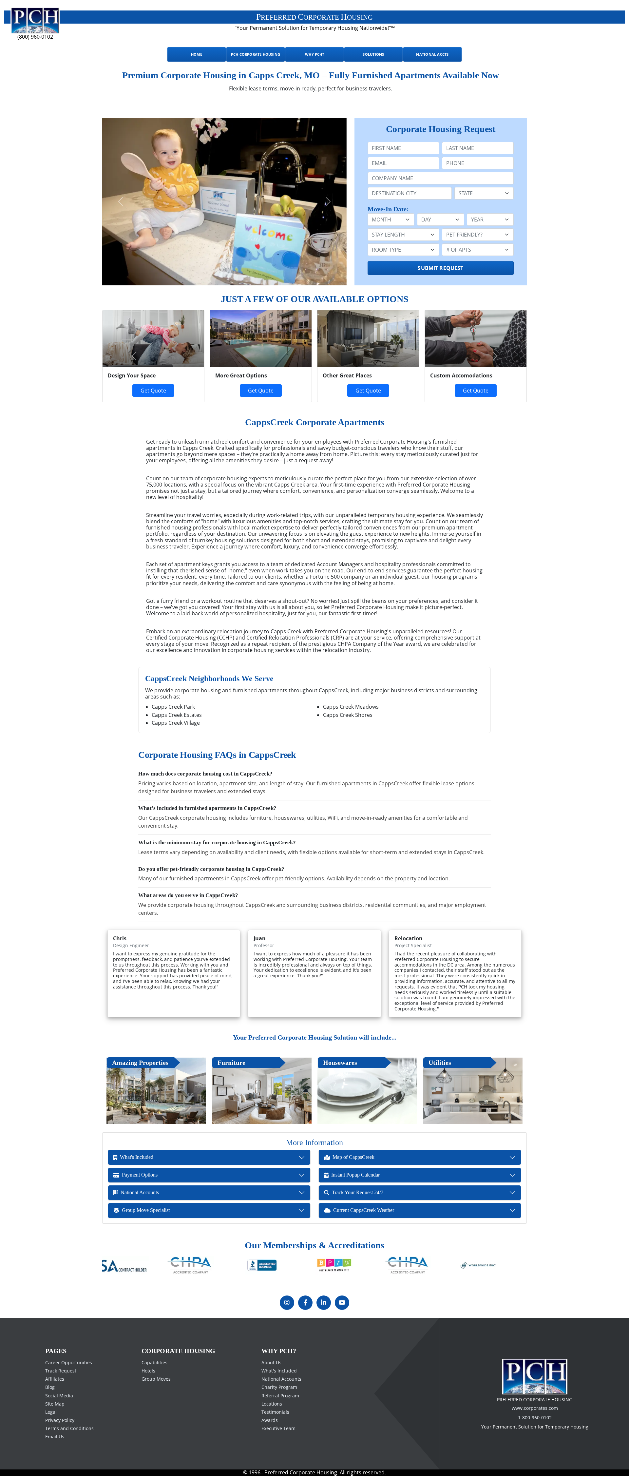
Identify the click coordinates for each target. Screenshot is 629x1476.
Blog (50, 1387)
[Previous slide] (120, 201)
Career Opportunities (68, 1362)
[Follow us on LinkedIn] (323, 1302)
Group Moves (156, 1379)
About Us (271, 1362)
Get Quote (261, 390)
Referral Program (280, 1395)
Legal (51, 1412)
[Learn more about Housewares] (367, 1090)
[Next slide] (328, 201)
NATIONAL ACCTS (432, 54)
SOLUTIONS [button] (373, 54)
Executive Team (278, 1428)
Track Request (60, 1371)
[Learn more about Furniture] (262, 1090)
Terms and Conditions (69, 1428)
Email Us (54, 1436)
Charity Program (279, 1387)
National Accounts (281, 1379)
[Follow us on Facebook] (305, 1302)
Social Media (59, 1395)
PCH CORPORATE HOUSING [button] (255, 54)
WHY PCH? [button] (314, 54)
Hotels (148, 1371)
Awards (269, 1420)
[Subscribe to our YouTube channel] (342, 1302)
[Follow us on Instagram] (287, 1302)
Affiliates (54, 1379)
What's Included (279, 1371)
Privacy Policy (59, 1420)
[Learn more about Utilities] (473, 1090)
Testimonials (275, 1412)
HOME (196, 54)
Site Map (55, 1404)
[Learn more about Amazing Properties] (156, 1090)
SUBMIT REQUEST (440, 268)
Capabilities (154, 1362)
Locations (271, 1404)
